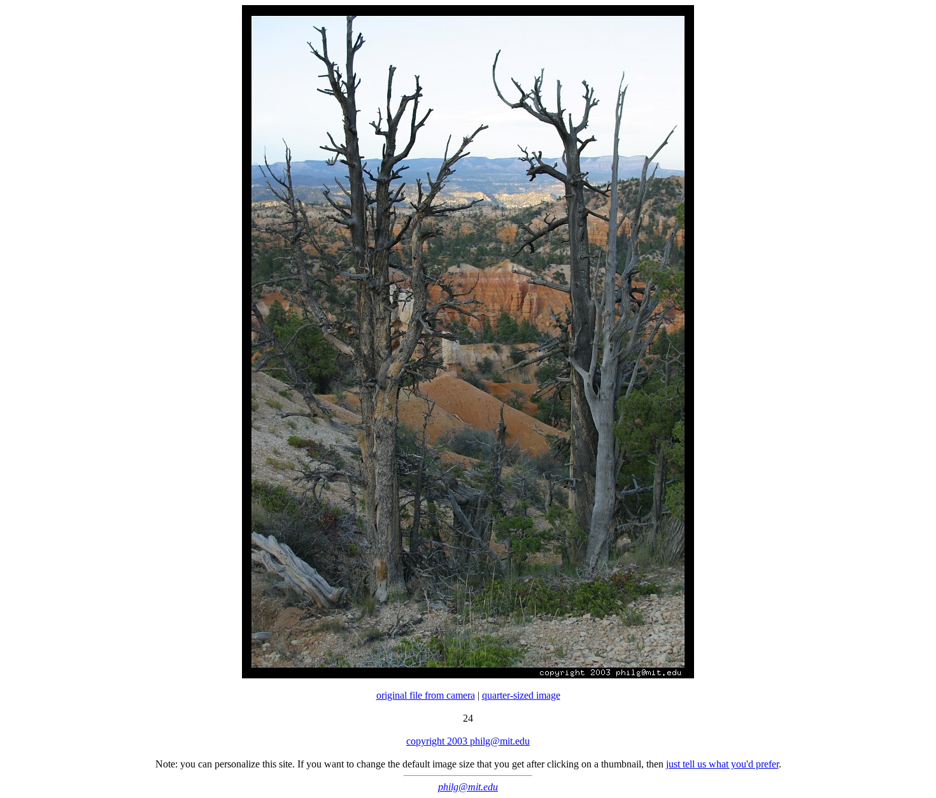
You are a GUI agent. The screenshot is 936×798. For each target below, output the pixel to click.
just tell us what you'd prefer (722, 764)
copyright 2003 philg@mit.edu (468, 741)
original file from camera (425, 695)
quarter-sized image (521, 695)
